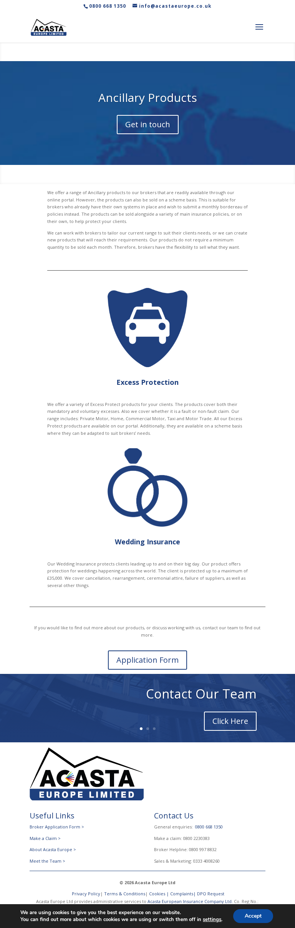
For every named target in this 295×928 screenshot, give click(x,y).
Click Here (230, 721)
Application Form (147, 660)
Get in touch (147, 124)
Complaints (181, 893)
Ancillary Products (147, 97)
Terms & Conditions (124, 893)
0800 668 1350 (107, 6)
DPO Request (210, 893)
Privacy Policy (85, 893)
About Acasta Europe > (53, 849)
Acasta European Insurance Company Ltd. (190, 901)
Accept (253, 916)
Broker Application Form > (57, 827)
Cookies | (159, 893)
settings (212, 919)
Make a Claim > (45, 838)
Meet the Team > (47, 861)
